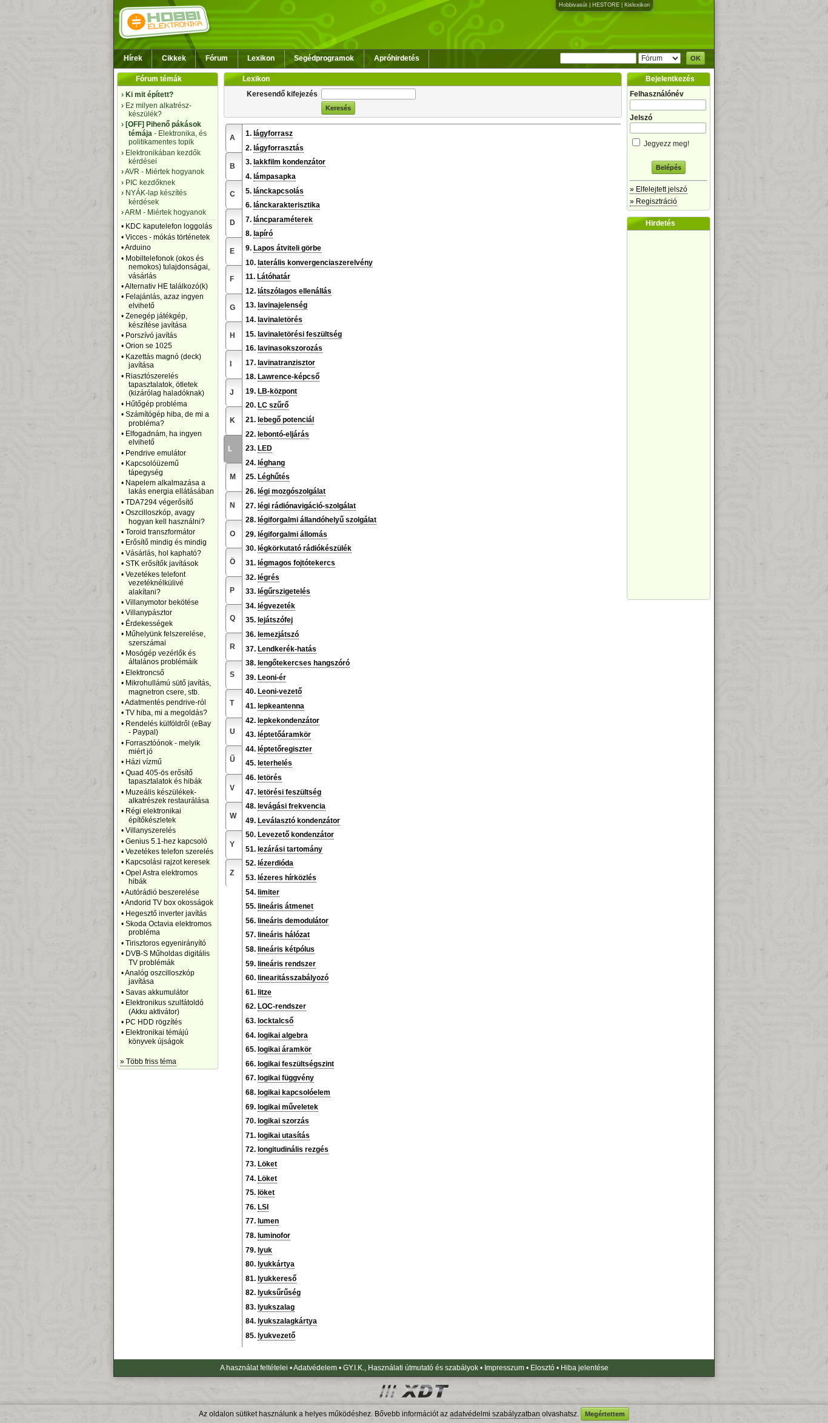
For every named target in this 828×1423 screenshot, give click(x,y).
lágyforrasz (273, 133)
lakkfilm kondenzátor (289, 162)
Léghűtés (274, 477)
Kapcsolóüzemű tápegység (152, 467)
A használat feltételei (254, 1368)
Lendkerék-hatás (287, 649)
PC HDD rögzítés (153, 1022)
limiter (268, 892)
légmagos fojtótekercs (296, 563)
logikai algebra (283, 1035)
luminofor (274, 1235)
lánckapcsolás (278, 191)
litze (265, 992)
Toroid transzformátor (160, 532)
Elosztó (542, 1368)
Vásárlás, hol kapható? (163, 553)
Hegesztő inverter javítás (166, 913)
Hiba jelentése (585, 1368)
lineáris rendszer (287, 964)
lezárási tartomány (290, 849)
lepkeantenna (281, 706)
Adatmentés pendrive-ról (165, 702)
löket (266, 1192)
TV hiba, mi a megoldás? (166, 712)
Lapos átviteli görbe (287, 248)
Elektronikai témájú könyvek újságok (157, 1036)
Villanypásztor (148, 612)
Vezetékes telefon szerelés (169, 851)
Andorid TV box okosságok (169, 902)
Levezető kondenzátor (296, 834)
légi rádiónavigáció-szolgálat (307, 506)
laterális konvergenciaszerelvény (315, 262)
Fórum (216, 58)
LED (265, 448)
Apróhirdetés (396, 58)
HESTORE (605, 5)
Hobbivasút (573, 5)
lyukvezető (276, 1335)
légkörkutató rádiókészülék (305, 548)
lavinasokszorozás (290, 348)
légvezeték (276, 606)
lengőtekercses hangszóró (304, 663)
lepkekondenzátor (288, 720)
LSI (263, 1207)
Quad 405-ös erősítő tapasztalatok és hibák (163, 777)
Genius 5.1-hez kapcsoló (166, 841)
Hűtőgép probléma (156, 404)
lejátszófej (275, 620)
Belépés (668, 167)
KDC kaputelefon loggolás (168, 226)
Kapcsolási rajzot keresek (167, 862)
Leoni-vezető (280, 691)
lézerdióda (275, 863)
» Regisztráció (653, 201)
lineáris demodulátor (293, 921)
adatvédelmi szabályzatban (495, 1414)
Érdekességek (149, 623)
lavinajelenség (282, 305)
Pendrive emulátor (155, 453)
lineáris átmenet (285, 906)
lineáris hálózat (284, 934)
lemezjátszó (278, 634)
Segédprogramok (324, 58)
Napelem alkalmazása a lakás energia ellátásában (169, 487)
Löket (267, 1164)
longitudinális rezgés (293, 1149)
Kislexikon (637, 5)
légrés (268, 577)
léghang (271, 463)
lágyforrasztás (278, 148)
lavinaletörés (280, 319)
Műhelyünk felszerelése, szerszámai (165, 638)
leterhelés (275, 763)
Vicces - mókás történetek (167, 237)
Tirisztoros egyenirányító (165, 943)
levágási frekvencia (292, 806)
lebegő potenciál (286, 419)
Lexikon (261, 58)
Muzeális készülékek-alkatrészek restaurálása (167, 796)
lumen (268, 1221)
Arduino (138, 247)
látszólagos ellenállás (295, 291)
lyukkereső (277, 1278)
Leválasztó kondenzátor (299, 820)
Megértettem (605, 1414)
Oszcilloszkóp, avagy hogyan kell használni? (165, 516)
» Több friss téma (148, 1061)
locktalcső (275, 1021)
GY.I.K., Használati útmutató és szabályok (410, 1368)
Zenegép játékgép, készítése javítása (156, 320)
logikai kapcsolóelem (294, 1092)
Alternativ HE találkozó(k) (166, 286)
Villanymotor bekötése (162, 602)
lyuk (265, 1250)
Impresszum (504, 1368)
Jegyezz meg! (665, 144)
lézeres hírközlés (287, 877)
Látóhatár (273, 276)
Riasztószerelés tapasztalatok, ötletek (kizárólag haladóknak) (164, 385)
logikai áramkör (285, 1049)
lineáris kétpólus (286, 949)
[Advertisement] (671, 415)
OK (695, 58)
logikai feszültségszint (296, 1064)
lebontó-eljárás (283, 434)
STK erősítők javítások (161, 563)
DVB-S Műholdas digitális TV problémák (167, 957)
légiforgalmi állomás (292, 534)
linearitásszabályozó (293, 978)
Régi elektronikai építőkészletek (153, 815)
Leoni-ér (272, 677)
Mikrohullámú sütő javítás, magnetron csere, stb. (168, 687)
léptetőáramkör (284, 734)
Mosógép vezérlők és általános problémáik (161, 657)
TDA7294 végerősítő (159, 502)
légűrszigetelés (284, 591)
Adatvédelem (315, 1368)
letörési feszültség (289, 792)
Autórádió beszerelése (162, 892)
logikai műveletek (288, 1107)
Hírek (133, 58)
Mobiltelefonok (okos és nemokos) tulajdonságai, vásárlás (167, 267)
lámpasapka (274, 176)
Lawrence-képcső (288, 376)
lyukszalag (276, 1307)
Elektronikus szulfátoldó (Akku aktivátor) (164, 1006)
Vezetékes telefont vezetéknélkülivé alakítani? (155, 583)
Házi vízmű (143, 762)
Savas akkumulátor (157, 992)
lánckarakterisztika (286, 205)
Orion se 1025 (148, 345)
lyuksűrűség (279, 1292)
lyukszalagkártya (287, 1321)
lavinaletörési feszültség (300, 334)
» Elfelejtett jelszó (658, 189)
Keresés (338, 108)
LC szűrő (273, 405)
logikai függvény (286, 1078)
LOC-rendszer (282, 1006)
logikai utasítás (284, 1135)
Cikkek (174, 58)
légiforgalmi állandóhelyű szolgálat (317, 520)
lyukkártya (276, 1264)
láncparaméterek (283, 219)
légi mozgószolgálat (292, 491)
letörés (270, 777)
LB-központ (277, 391)
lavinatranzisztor (286, 362)
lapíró (263, 233)
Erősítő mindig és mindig (166, 542)
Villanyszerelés (150, 830)
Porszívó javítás (151, 335)
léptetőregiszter (285, 749)
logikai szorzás (283, 1121)
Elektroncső (144, 672)
